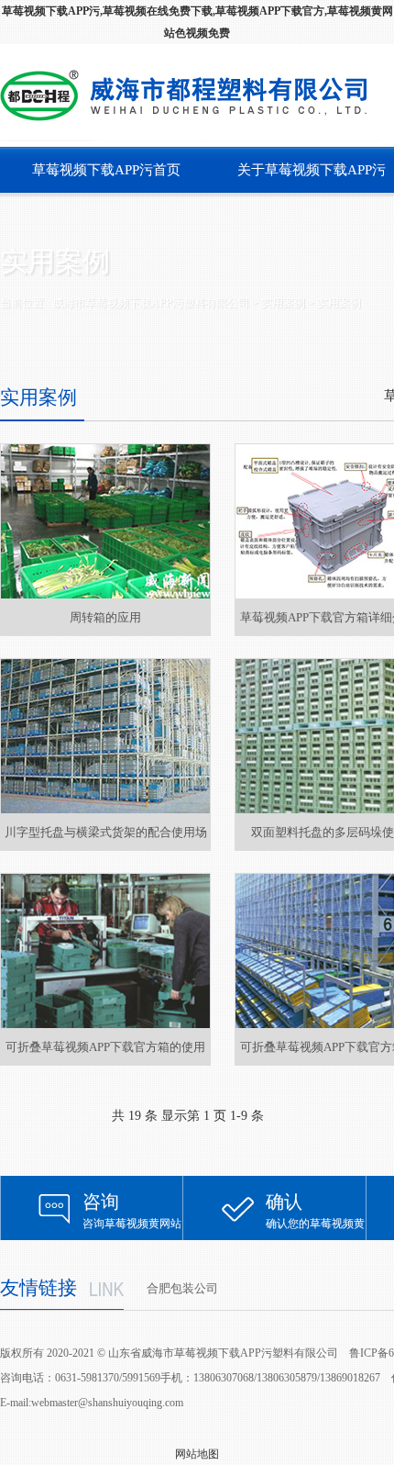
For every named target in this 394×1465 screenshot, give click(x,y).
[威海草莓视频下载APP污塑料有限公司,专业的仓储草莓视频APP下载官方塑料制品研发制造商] (190, 95)
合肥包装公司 (182, 1288)
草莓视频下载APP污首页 (106, 169)
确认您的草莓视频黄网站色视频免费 (315, 1215)
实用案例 (339, 302)
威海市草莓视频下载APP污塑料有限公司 (150, 302)
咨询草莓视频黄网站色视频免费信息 (131, 1215)
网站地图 (197, 1454)
